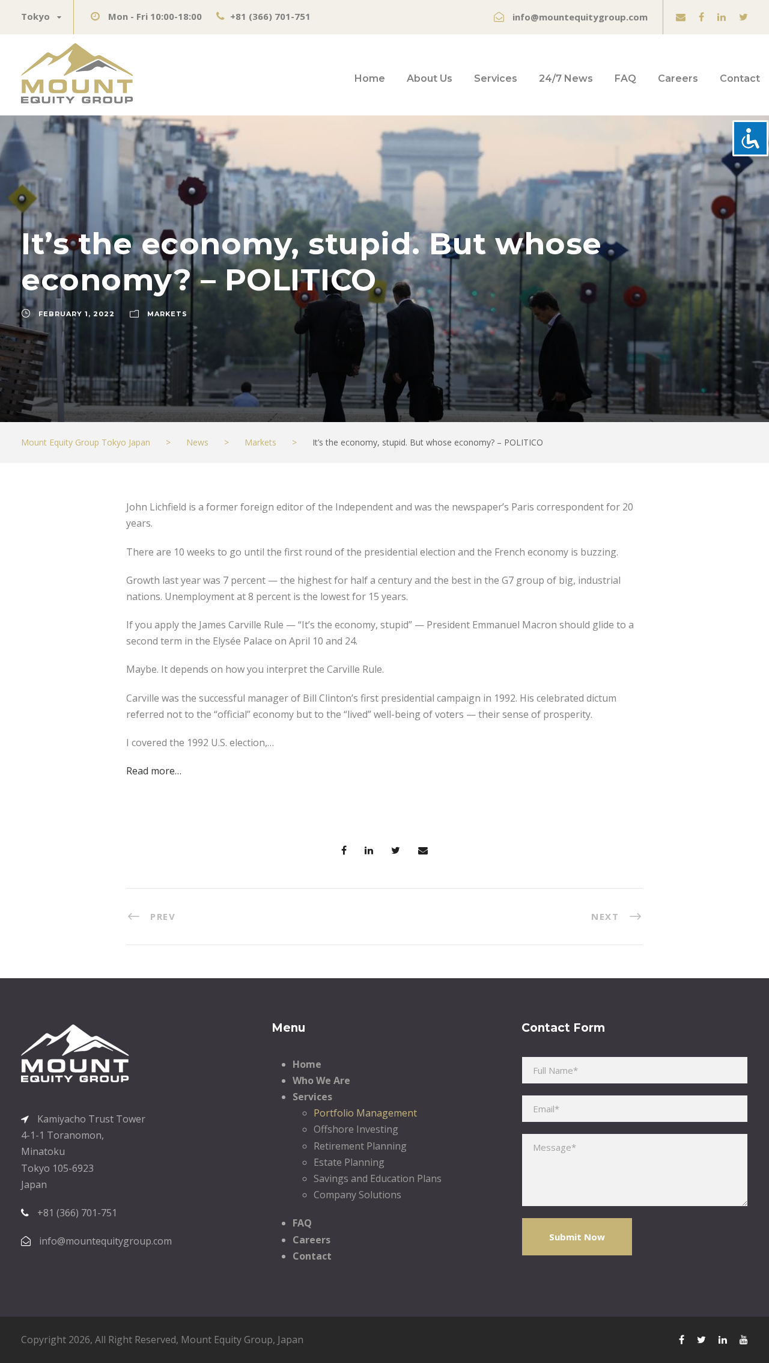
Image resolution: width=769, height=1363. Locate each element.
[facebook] (701, 16)
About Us (429, 78)
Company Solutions (357, 1194)
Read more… (153, 770)
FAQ (625, 78)
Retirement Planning (360, 1146)
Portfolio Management (365, 1112)
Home (369, 78)
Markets (167, 314)
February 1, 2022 (76, 314)
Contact (740, 78)
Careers (678, 78)
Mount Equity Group (227, 1339)
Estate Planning (349, 1162)
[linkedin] (721, 16)
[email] (680, 16)
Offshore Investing (356, 1129)
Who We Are (321, 1080)
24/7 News (566, 78)
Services (495, 78)
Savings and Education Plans (378, 1178)
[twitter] (743, 16)
